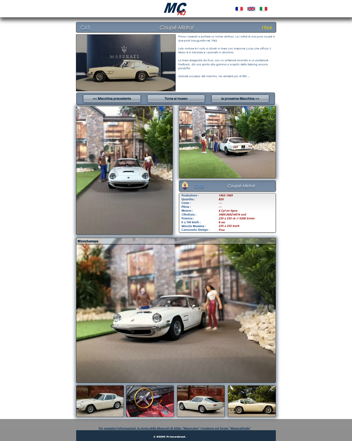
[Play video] (126, 63)
